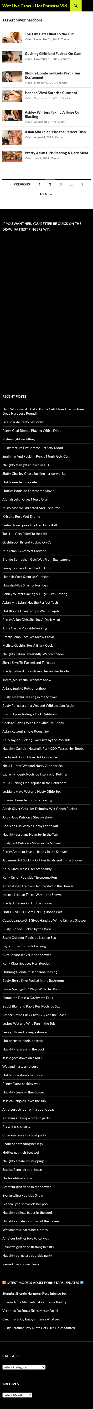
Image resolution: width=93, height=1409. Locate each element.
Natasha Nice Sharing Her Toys (25, 585)
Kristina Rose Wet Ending (21, 516)
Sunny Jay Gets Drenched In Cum (26, 568)
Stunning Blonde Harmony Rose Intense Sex (34, 1293)
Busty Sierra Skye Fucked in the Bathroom (33, 980)
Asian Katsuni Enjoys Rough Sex (25, 731)
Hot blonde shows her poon (22, 1075)
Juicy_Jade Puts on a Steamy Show (27, 817)
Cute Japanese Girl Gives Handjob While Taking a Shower (44, 920)
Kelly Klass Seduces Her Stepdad (26, 963)
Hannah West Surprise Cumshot (51, 92)
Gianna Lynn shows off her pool (25, 1204)
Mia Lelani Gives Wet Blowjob (24, 551)
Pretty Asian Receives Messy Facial (28, 637)
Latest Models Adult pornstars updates (43, 1283)
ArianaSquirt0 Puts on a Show (24, 688)
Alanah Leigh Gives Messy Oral (25, 499)
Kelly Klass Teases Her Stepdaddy (27, 869)
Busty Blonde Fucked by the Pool (26, 929)
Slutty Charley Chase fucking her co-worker (34, 473)
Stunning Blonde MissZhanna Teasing (29, 972)
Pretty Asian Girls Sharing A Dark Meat (56, 153)
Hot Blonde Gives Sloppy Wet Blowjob (30, 611)
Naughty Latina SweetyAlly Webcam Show (33, 654)
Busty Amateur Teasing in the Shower (29, 697)
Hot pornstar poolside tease (22, 1041)
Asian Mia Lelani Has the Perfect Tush (55, 132)
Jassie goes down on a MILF (22, 1058)
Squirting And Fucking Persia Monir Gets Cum (36, 456)
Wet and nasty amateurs (20, 1066)
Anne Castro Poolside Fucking (24, 628)
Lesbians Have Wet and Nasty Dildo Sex (31, 791)
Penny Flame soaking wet (21, 1084)
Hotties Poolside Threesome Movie (28, 491)
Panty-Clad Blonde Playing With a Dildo (32, 430)
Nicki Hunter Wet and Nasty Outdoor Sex (32, 766)
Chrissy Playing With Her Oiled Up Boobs (33, 723)
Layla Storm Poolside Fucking (24, 946)
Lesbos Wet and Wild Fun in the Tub (28, 1023)
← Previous (20, 184)
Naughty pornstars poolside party (27, 1255)
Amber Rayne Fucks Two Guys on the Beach (34, 1015)
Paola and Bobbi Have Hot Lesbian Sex (30, 757)
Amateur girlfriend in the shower (26, 1187)
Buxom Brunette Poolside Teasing (27, 800)
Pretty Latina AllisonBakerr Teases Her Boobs (35, 671)
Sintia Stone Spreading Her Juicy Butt (29, 525)
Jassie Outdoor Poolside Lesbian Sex (29, 937)
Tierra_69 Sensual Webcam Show (26, 680)
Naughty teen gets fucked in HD (25, 465)
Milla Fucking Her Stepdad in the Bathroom (34, 783)
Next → (46, 194)
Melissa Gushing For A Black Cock (27, 645)
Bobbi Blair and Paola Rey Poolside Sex (31, 1006)
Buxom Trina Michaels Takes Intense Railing (34, 1302)
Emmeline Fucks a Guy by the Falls (27, 998)
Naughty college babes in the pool (27, 1212)
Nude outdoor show (17, 1178)
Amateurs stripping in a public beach (29, 1109)
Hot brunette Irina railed (20, 482)
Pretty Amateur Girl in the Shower (27, 903)
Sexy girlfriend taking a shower (25, 1032)
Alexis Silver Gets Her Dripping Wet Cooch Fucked (39, 809)
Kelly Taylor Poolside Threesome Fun (29, 877)
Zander (65, 39)
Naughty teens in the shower (23, 1092)
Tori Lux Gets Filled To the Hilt (49, 34)
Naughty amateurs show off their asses (30, 1221)
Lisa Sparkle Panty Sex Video (23, 422)
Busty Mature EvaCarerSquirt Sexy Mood (32, 448)
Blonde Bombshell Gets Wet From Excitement (36, 559)
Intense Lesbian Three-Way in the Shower (32, 894)
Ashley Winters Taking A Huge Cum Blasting (34, 594)
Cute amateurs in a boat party (24, 1135)
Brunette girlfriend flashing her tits (28, 1247)
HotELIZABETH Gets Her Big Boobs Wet (32, 912)
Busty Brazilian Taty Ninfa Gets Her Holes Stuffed (38, 1328)
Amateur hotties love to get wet (25, 1238)
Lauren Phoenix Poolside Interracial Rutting (34, 774)
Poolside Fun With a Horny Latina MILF (31, 826)
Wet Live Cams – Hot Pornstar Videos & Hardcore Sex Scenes (36, 5)
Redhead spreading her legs (22, 1144)
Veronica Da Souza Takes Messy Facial (30, 1311)
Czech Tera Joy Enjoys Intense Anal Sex (31, 1319)
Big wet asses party (16, 1126)
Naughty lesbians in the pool (23, 1049)
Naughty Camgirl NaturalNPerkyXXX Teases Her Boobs (43, 748)
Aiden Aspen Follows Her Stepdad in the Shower (38, 886)
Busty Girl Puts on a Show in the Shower (31, 843)
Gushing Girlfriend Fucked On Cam (53, 53)
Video (28, 39)
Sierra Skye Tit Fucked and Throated (28, 662)
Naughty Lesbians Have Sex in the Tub (30, 834)
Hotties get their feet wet (20, 1152)
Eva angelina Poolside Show (22, 1195)
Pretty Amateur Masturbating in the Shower (34, 852)
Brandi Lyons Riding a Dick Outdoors (29, 714)
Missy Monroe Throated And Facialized (31, 508)
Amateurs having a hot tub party (26, 1118)
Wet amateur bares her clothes (25, 1230)
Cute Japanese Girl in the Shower (26, 955)
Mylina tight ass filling (18, 439)
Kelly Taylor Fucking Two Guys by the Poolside (36, 740)
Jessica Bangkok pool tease (22, 1169)
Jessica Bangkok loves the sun (24, 1101)
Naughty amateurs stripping (23, 1161)
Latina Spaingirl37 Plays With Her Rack (31, 989)
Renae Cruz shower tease (20, 1264)
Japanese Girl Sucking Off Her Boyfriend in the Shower (42, 860)
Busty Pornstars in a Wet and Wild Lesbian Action (39, 705)
